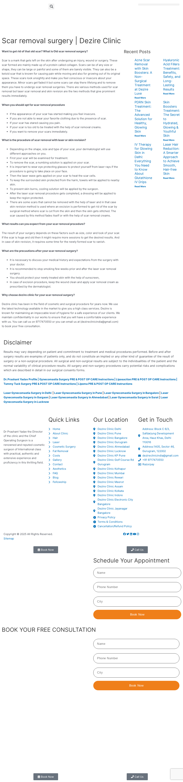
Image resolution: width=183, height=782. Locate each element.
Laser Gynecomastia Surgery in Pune (78, 393)
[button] (51, 6)
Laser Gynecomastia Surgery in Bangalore (131, 393)
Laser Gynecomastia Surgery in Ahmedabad (79, 397)
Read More (140, 97)
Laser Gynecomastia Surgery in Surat (134, 397)
